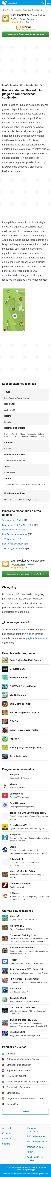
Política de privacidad (37, 1141)
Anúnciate (7, 1138)
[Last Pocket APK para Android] (5, 18)
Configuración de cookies (35, 1158)
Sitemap (6, 1144)
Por (18, 19)
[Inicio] (3, 10)
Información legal (35, 1147)
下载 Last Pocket (10, 539)
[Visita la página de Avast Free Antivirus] (25, 28)
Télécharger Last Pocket (14, 548)
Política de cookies (36, 1136)
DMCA (30, 1152)
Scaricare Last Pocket (12, 520)
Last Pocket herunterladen (14, 534)
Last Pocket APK (28, 15)
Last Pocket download (13, 544)
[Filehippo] (9, 2)
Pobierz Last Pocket (11, 530)
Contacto (6, 1133)
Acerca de (7, 1128)
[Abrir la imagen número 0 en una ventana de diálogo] (14, 309)
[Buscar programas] (42, 2)
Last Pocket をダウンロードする (18, 525)
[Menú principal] (48, 2)
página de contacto (37, 638)
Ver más (25, 1112)
